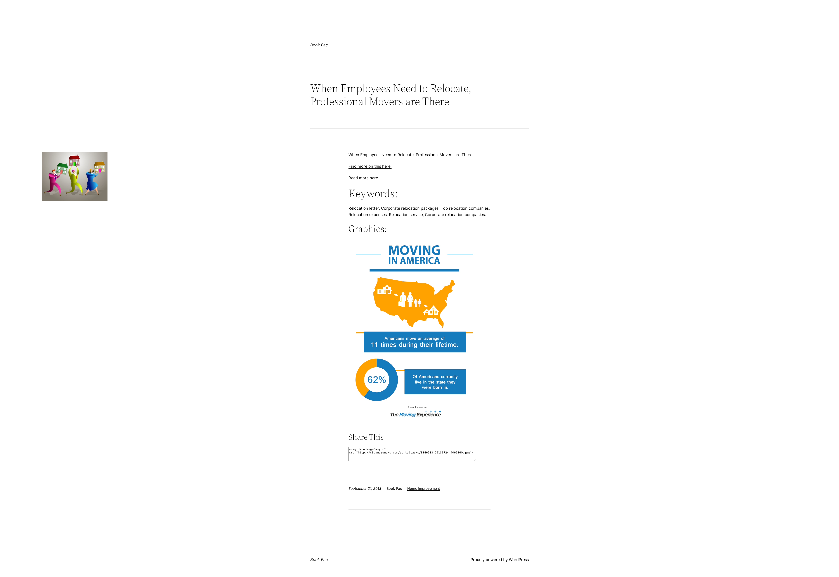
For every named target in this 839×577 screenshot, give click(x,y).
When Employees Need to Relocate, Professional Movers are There (410, 154)
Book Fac (319, 45)
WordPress (519, 559)
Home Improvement (423, 488)
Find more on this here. (370, 166)
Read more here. (363, 178)
